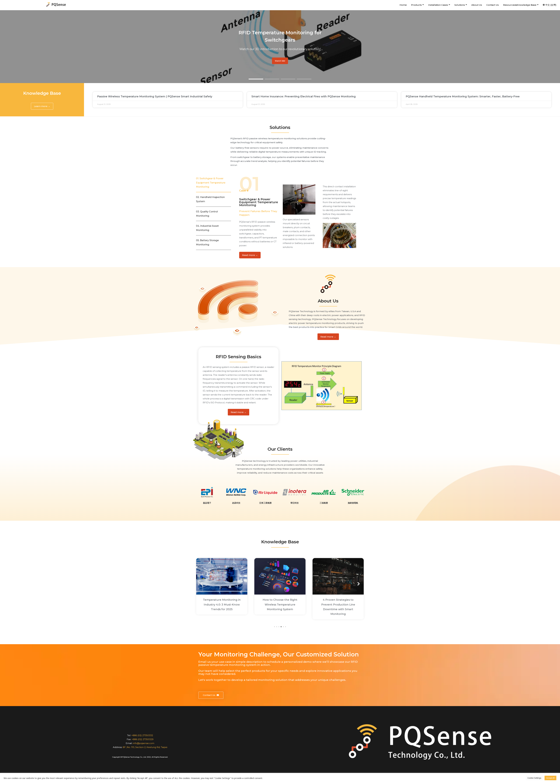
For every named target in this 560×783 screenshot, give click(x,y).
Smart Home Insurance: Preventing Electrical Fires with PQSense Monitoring (303, 96)
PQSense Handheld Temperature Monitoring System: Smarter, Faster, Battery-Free (463, 96)
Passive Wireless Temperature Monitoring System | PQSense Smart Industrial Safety (154, 96)
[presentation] (201, 583)
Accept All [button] (550, 778)
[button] (42, 106)
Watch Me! (280, 60)
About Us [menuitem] (476, 5)
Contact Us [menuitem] (492, 5)
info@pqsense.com (143, 743)
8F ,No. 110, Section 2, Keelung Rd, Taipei (145, 747)
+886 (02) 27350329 (142, 739)
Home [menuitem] (403, 5)
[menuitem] (417, 5)
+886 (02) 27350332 (142, 735)
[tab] (213, 183)
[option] (280, 46)
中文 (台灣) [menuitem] (550, 5)
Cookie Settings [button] (534, 778)
